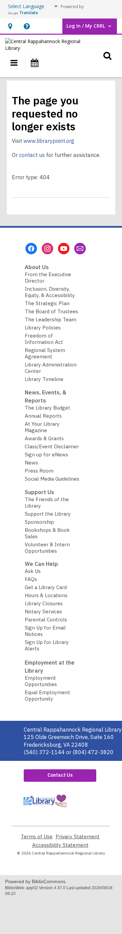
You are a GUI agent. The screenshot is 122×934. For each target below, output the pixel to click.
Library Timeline (44, 379)
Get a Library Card (46, 587)
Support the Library (48, 514)
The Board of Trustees (51, 311)
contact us (32, 155)
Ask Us (33, 571)
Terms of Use (37, 836)
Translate (28, 12)
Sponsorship (39, 522)
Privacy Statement (78, 836)
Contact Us (60, 775)
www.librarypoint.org (48, 140)
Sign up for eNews (46, 454)
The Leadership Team (50, 319)
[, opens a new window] (45, 808)
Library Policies (43, 327)
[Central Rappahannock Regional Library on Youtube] (63, 248)
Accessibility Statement (60, 845)
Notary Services (43, 611)
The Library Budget (47, 408)
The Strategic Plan (47, 303)
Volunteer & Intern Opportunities (47, 547)
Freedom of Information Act (44, 338)
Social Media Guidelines (52, 479)
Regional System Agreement (45, 353)
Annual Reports (43, 416)
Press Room (39, 471)
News (31, 462)
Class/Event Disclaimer (52, 446)
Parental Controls (46, 619)
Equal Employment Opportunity (47, 695)
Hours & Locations (46, 595)
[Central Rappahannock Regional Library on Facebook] (31, 248)
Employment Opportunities (41, 681)
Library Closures (44, 603)
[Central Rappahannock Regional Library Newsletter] (80, 248)
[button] (10, 26)
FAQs (31, 579)
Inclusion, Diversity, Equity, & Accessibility (50, 292)
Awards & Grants (44, 438)
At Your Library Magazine (42, 427)
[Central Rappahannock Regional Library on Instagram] (47, 248)
